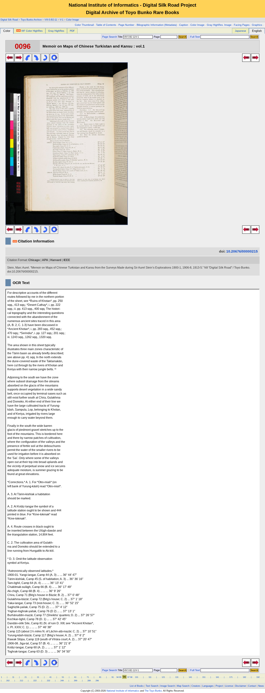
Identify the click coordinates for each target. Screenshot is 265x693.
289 (89, 681)
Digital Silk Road (9, 19)
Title (120, 36)
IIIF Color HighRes (32, 30)
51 (63, 677)
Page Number (126, 25)
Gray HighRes (56, 30)
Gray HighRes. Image (219, 25)
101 (136, 677)
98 (131, 677)
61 (75, 677)
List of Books (137, 686)
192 (258, 677)
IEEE (66, 260)
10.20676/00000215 (242, 251)
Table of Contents (106, 25)
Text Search (152, 686)
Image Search (167, 686)
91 (113, 677)
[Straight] (54, 61)
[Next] (18, 61)
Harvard (55, 260)
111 (150, 677)
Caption (183, 25)
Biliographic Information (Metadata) (157, 25)
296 (97, 681)
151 (204, 677)
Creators (195, 686)
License (229, 686)
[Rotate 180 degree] (45, 61)
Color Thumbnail (84, 25)
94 (117, 677)
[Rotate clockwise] (36, 61)
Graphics (257, 25)
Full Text (195, 36)
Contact (252, 686)
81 (100, 677)
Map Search (183, 686)
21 (26, 677)
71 (88, 677)
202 (8, 681)
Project (219, 686)
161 (217, 677)
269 (75, 681)
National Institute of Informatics (123, 690)
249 (62, 681)
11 (13, 677)
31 (38, 677)
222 (35, 681)
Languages (208, 686)
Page (156, 36)
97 (128, 677)
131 (176, 677)
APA (45, 260)
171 (231, 677)
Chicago (34, 260)
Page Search (109, 36)
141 (190, 677)
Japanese (240, 30)
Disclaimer (240, 686)
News (261, 686)
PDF (72, 30)
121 (163, 677)
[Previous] (10, 61)
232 (48, 681)
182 (244, 677)
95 (120, 677)
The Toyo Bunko (153, 690)
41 (50, 677)
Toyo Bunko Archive (31, 19)
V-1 (61, 19)
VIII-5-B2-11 (51, 19)
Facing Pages (241, 25)
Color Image (72, 19)
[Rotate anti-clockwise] (27, 61)
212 (21, 681)
